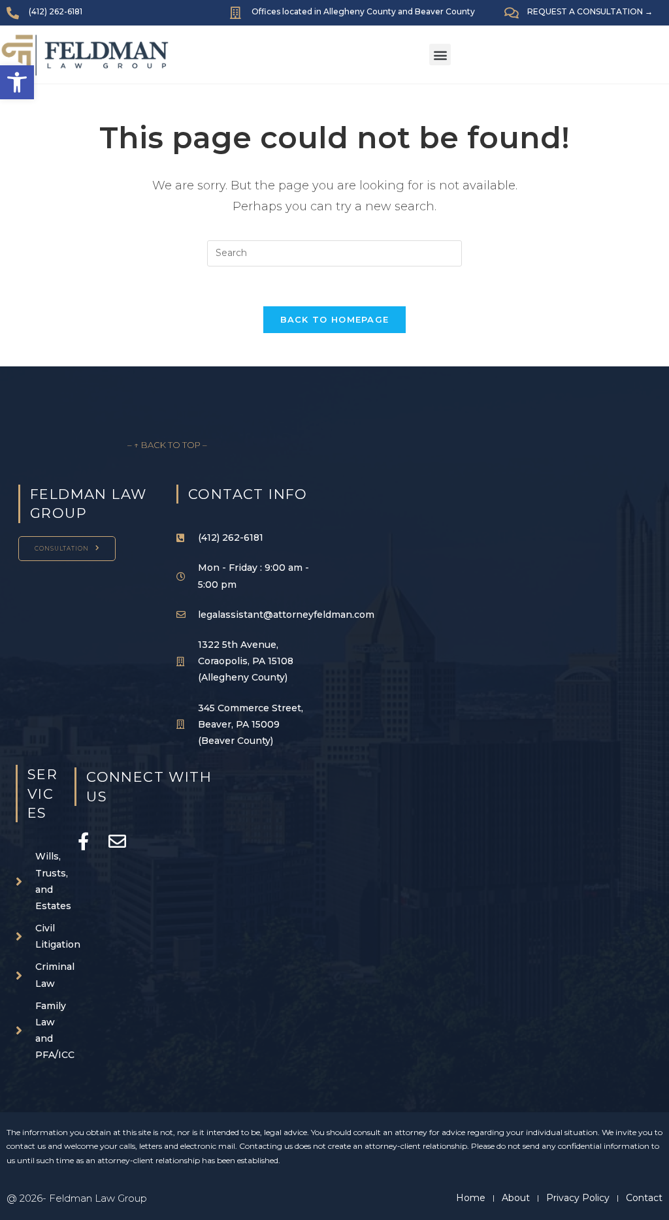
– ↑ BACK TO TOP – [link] (167, 445)
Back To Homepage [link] (334, 319)
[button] (440, 54)
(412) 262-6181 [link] (55, 11)
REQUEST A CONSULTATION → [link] (590, 11)
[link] (17, 82)
